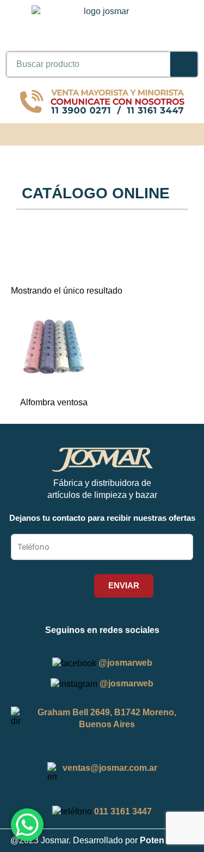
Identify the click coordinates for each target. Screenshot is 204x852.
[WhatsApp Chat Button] (27, 824)
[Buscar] (183, 64)
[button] (191, 133)
